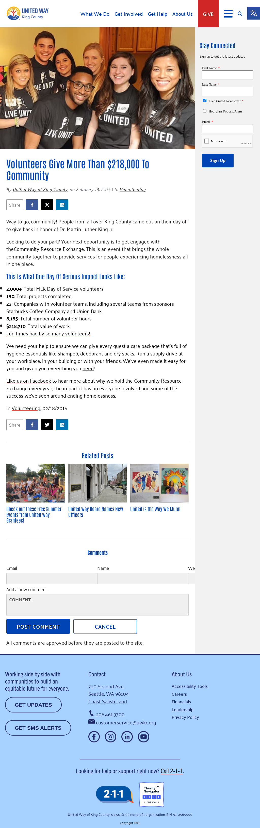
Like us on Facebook (28, 380)
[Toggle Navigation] (228, 14)
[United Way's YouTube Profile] (143, 736)
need (88, 367)
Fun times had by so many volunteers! (48, 333)
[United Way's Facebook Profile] (94, 736)
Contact (97, 674)
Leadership (182, 709)
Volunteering (133, 189)
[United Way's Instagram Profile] (110, 736)
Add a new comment (26, 590)
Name (103, 568)
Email (11, 568)
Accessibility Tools (190, 686)
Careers (179, 694)
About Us (182, 14)
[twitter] (48, 204)
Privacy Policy (185, 717)
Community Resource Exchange (49, 248)
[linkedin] (63, 204)
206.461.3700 (110, 714)
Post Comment (38, 626)
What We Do (94, 14)
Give (208, 13)
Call (172, 770)
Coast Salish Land (107, 701)
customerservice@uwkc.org (126, 722)
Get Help (157, 14)
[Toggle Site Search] (242, 13)
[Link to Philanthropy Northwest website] (115, 795)
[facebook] (33, 204)
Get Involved (129, 14)
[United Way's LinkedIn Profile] (127, 736)
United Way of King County (40, 189)
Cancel (105, 626)
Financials (181, 701)
